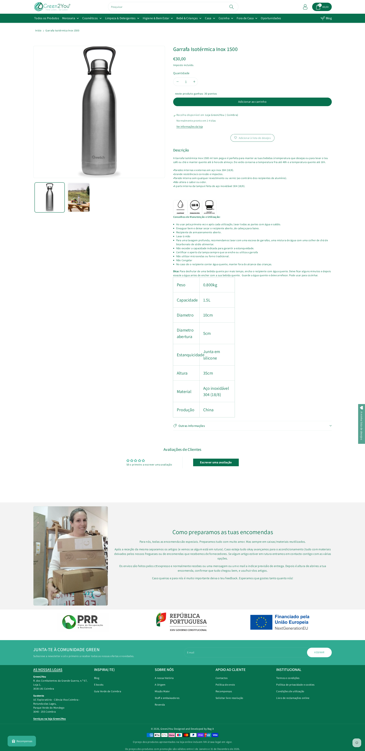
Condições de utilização (290, 691)
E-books (99, 684)
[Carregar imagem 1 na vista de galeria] (49, 197)
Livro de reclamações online (292, 698)
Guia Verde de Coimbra (107, 691)
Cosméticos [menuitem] (90, 18)
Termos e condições (287, 678)
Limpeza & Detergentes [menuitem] (120, 18)
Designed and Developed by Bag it (194, 728)
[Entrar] (305, 7)
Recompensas (224, 691)
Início (38, 30)
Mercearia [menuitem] (68, 18)
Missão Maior (162, 691)
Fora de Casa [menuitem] (245, 18)
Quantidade (181, 73)
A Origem (160, 684)
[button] (322, 7)
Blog (329, 18)
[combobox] (173, 7)
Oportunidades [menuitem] (271, 18)
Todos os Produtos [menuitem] (46, 18)
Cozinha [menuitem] (224, 18)
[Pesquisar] (231, 7)
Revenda (160, 704)
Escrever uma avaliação (216, 462)
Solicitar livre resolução (229, 698)
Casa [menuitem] (208, 18)
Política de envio (225, 684)
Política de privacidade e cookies (295, 684)
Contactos (222, 678)
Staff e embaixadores (167, 698)
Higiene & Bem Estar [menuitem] (156, 18)
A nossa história (164, 678)
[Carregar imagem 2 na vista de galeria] (78, 197)
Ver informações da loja (189, 126)
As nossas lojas (47, 669)
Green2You (166, 728)
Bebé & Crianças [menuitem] (187, 18)
